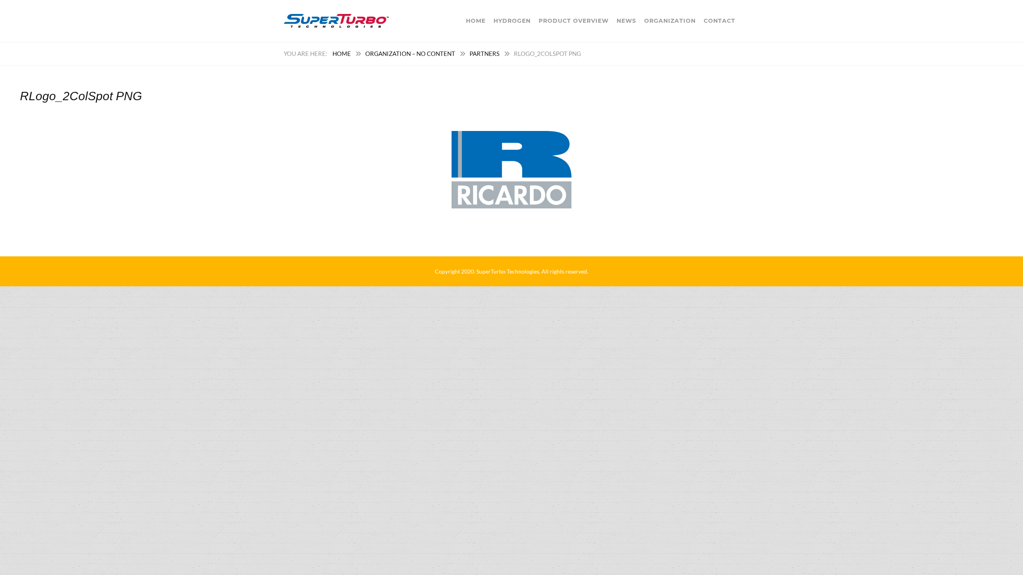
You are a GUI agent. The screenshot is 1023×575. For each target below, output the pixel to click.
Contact (719, 20)
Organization (670, 20)
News (626, 20)
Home (476, 20)
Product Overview (574, 20)
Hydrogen (512, 20)
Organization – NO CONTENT (410, 53)
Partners (485, 53)
